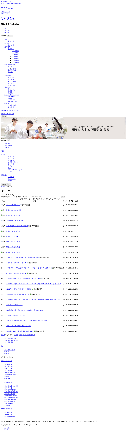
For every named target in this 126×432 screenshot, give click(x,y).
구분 (2, 346)
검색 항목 (4, 196)
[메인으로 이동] (2, 151)
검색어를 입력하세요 (22, 196)
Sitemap (6, 32)
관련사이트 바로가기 (6, 361)
